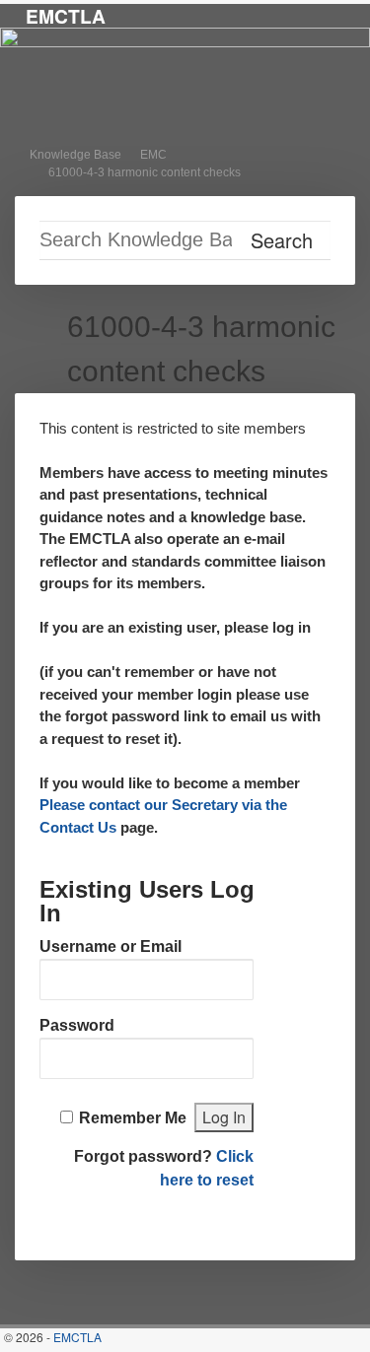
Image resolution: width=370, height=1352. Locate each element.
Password (76, 1025)
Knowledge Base (75, 155)
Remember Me (132, 1118)
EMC (153, 155)
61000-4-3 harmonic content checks (144, 172)
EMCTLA (66, 16)
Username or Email (110, 946)
